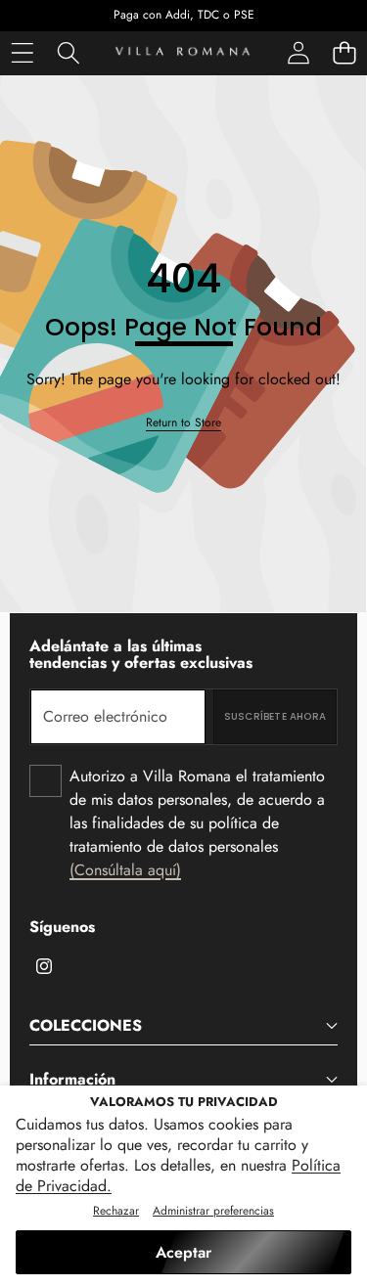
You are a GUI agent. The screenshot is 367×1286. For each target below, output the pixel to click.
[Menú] (22, 53)
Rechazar (116, 1211)
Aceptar (183, 1252)
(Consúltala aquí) (125, 870)
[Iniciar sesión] (298, 53)
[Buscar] (68, 53)
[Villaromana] (182, 53)
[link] (183, 423)
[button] (344, 53)
